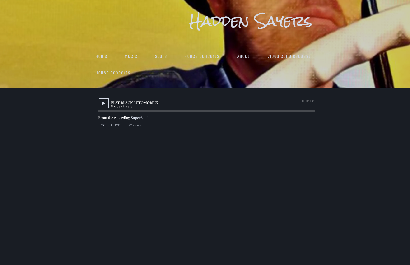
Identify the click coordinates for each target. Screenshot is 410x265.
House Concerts (201, 56)
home (101, 56)
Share (137, 125)
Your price (110, 125)
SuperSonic (140, 117)
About (243, 56)
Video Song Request (289, 56)
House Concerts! (113, 73)
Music (131, 56)
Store (161, 56)
